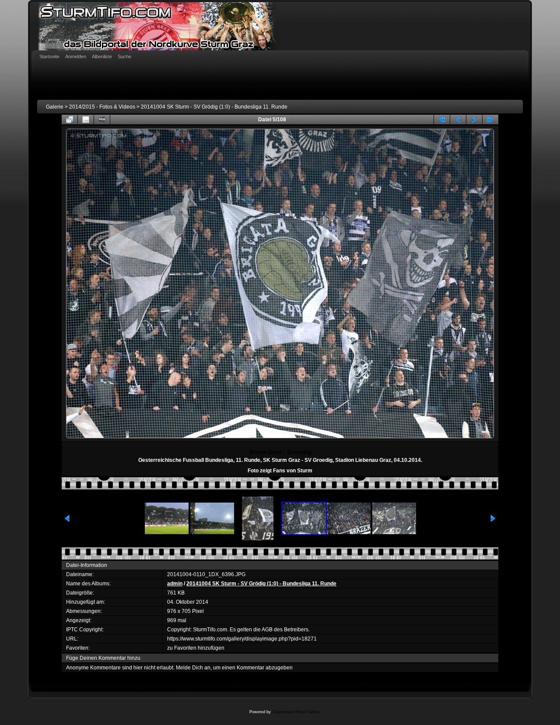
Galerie (54, 107)
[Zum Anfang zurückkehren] (442, 119)
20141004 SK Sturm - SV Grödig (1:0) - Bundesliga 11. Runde (214, 107)
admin (174, 584)
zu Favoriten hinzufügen (195, 648)
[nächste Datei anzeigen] (474, 119)
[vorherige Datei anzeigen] (458, 119)
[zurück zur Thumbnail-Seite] (69, 119)
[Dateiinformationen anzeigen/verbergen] (86, 119)
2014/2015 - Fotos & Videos (102, 107)
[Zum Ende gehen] (490, 119)
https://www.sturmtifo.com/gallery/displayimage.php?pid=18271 (242, 639)
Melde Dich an (193, 668)
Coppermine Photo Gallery (296, 712)
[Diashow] (102, 119)
